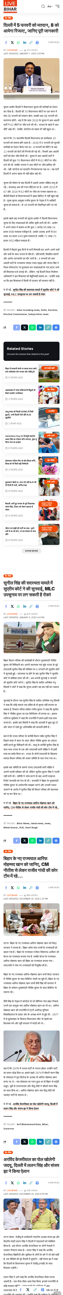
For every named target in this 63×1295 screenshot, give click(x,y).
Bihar (45, 1124)
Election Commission (15, 314)
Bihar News (23, 823)
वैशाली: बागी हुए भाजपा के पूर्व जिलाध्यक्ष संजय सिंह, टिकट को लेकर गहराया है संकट (19, 506)
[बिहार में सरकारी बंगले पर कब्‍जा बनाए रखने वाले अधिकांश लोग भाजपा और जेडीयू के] (48, 373)
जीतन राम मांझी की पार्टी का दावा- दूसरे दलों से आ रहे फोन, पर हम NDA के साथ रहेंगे (20, 531)
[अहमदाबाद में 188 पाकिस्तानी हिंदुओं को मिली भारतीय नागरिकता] (48, 395)
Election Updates (47, 504)
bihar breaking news (28, 310)
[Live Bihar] (10, 6)
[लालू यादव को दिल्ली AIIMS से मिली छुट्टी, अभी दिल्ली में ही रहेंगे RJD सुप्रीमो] (48, 417)
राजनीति (51, 411)
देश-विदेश (8, 18)
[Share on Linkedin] (24, 42)
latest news (37, 823)
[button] (43, 6)
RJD (21, 827)
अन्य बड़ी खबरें (49, 368)
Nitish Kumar (11, 827)
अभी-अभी (51, 435)
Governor (9, 1128)
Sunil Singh (31, 827)
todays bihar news (38, 314)
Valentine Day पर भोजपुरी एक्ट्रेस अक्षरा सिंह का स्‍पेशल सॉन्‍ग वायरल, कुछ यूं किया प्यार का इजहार (21, 439)
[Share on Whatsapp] (18, 42)
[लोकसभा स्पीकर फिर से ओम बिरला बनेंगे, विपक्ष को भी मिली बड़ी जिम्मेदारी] (48, 465)
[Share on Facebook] (6, 42)
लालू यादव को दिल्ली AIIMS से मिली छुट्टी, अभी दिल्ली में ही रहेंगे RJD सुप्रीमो (19, 414)
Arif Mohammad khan (29, 1124)
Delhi (44, 310)
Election (52, 310)
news (47, 823)
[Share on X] (12, 42)
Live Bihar (12, 50)
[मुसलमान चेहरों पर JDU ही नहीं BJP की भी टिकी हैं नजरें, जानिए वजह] (48, 487)
